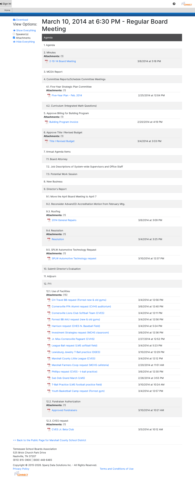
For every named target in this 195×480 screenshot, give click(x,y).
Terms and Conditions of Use (116, 468)
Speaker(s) (22, 34)
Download (22, 19)
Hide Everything (25, 41)
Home (7, 10)
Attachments (23, 37)
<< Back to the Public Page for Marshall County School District (49, 440)
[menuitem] (6, 3)
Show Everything (26, 30)
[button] (174, 3)
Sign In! (7, 3)
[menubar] (97, 4)
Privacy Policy (21, 468)
